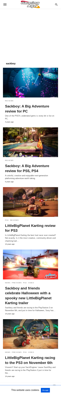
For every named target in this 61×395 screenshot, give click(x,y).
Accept (45, 390)
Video (31, 283)
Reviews (9, 101)
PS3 (7, 220)
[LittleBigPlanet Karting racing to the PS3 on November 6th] (30, 334)
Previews (17, 283)
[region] (30, 34)
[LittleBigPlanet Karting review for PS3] (30, 202)
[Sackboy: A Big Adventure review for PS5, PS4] (30, 142)
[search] (56, 4)
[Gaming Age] (30, 4)
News (7, 283)
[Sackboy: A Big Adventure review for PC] (30, 82)
